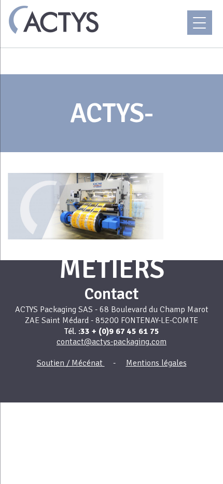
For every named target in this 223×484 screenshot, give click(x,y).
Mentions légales (156, 363)
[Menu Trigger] (199, 22)
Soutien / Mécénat (71, 363)
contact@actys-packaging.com (111, 342)
